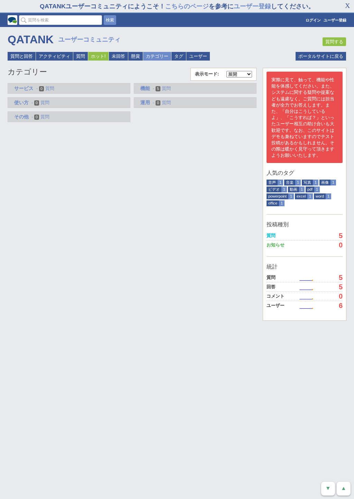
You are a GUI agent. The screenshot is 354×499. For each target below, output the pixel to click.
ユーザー (198, 56)
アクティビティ (54, 56)
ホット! (98, 56)
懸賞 (135, 56)
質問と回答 (21, 56)
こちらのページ (187, 6)
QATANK (31, 39)
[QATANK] (12, 20)
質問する (334, 41)
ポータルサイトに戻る (320, 56)
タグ (178, 56)
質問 (80, 56)
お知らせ (276, 244)
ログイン (313, 20)
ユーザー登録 (252, 6)
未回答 (118, 56)
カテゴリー (157, 56)
